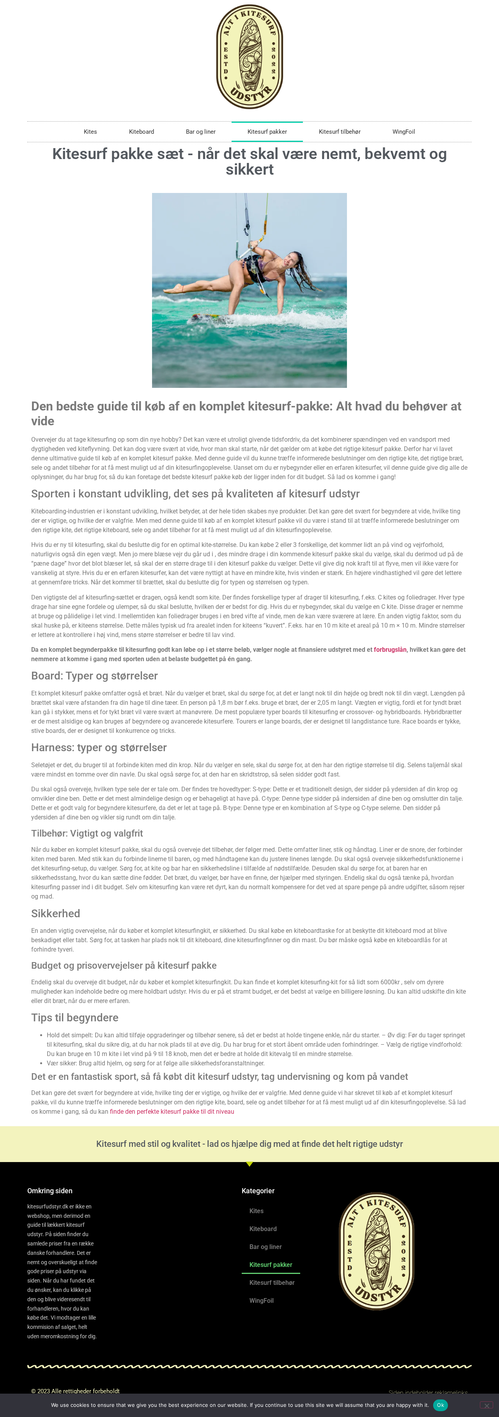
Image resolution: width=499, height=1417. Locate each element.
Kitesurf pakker (267, 131)
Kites (90, 131)
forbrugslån (390, 649)
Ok (440, 1405)
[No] (486, 1404)
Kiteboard (141, 131)
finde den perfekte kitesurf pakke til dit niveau (172, 1111)
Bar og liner (201, 131)
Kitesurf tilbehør (340, 131)
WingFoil (404, 131)
